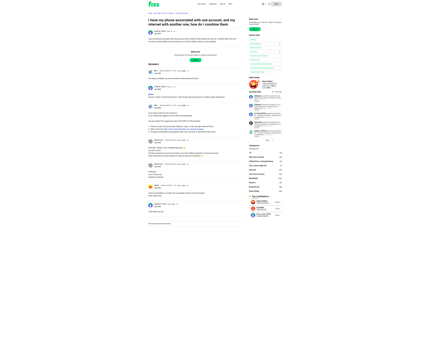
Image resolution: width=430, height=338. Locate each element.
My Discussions (255, 48)
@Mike (151, 94)
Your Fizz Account (265, 174)
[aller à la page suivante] (273, 140)
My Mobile (265, 178)
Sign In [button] (195, 60)
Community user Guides (258, 56)
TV (265, 153)
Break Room (265, 187)
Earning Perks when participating (262, 68)
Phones (265, 183)
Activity (253, 39)
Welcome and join (265, 157)
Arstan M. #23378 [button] (160, 31)
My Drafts (265, 52)
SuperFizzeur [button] (158, 140)
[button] (150, 32)
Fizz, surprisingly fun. (265, 166)
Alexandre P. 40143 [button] (160, 204)
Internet (265, 170)
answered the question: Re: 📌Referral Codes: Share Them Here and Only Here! (267, 97)
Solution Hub (254, 60)
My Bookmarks (265, 44)
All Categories (254, 149)
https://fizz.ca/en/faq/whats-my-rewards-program (183, 129)
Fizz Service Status (257, 72)
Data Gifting (265, 191)
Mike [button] (155, 71)
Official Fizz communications (265, 161)
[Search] (269, 4)
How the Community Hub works (261, 64)
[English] (154, 4)
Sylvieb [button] (156, 185)
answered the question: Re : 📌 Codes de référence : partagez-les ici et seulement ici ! (267, 106)
